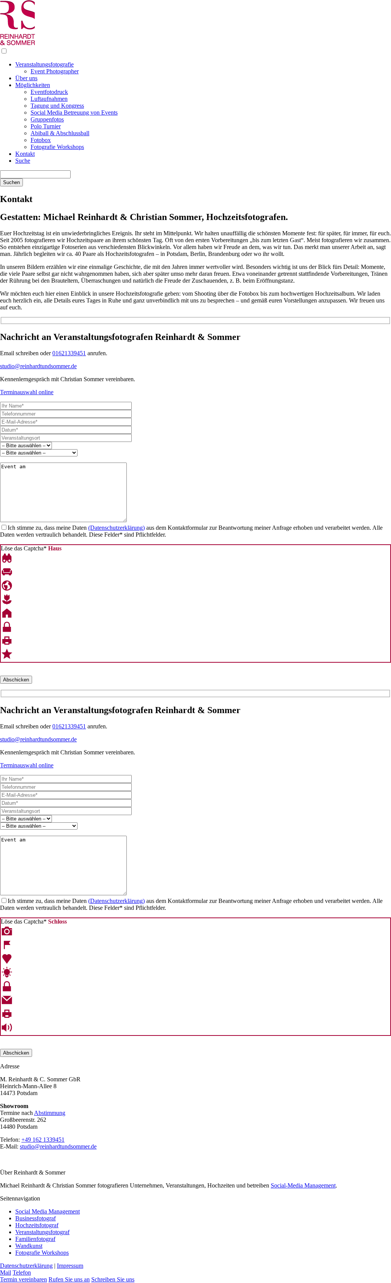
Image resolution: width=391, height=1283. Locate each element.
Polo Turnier (46, 126)
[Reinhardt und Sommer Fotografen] (17, 43)
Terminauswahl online (26, 392)
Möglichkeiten (32, 85)
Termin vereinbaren (23, 1279)
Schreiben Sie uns (112, 1279)
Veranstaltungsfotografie (44, 64)
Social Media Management (47, 1211)
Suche (22, 160)
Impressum (70, 1265)
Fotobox (41, 140)
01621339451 (69, 353)
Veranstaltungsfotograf (42, 1232)
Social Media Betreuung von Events (74, 112)
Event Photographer (55, 71)
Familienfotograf (35, 1239)
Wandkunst (28, 1246)
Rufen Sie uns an (69, 1279)
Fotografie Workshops (57, 147)
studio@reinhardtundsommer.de (38, 366)
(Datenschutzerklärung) (116, 527)
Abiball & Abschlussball (60, 133)
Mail (5, 1272)
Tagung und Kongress (57, 105)
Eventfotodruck (49, 92)
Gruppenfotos (47, 119)
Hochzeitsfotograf (36, 1225)
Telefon (22, 1272)
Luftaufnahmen (49, 98)
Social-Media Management (303, 1185)
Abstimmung (49, 1113)
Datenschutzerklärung (26, 1265)
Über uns (26, 78)
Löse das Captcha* (31, 548)
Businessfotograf (35, 1218)
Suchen (11, 182)
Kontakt (25, 153)
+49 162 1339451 (43, 1139)
